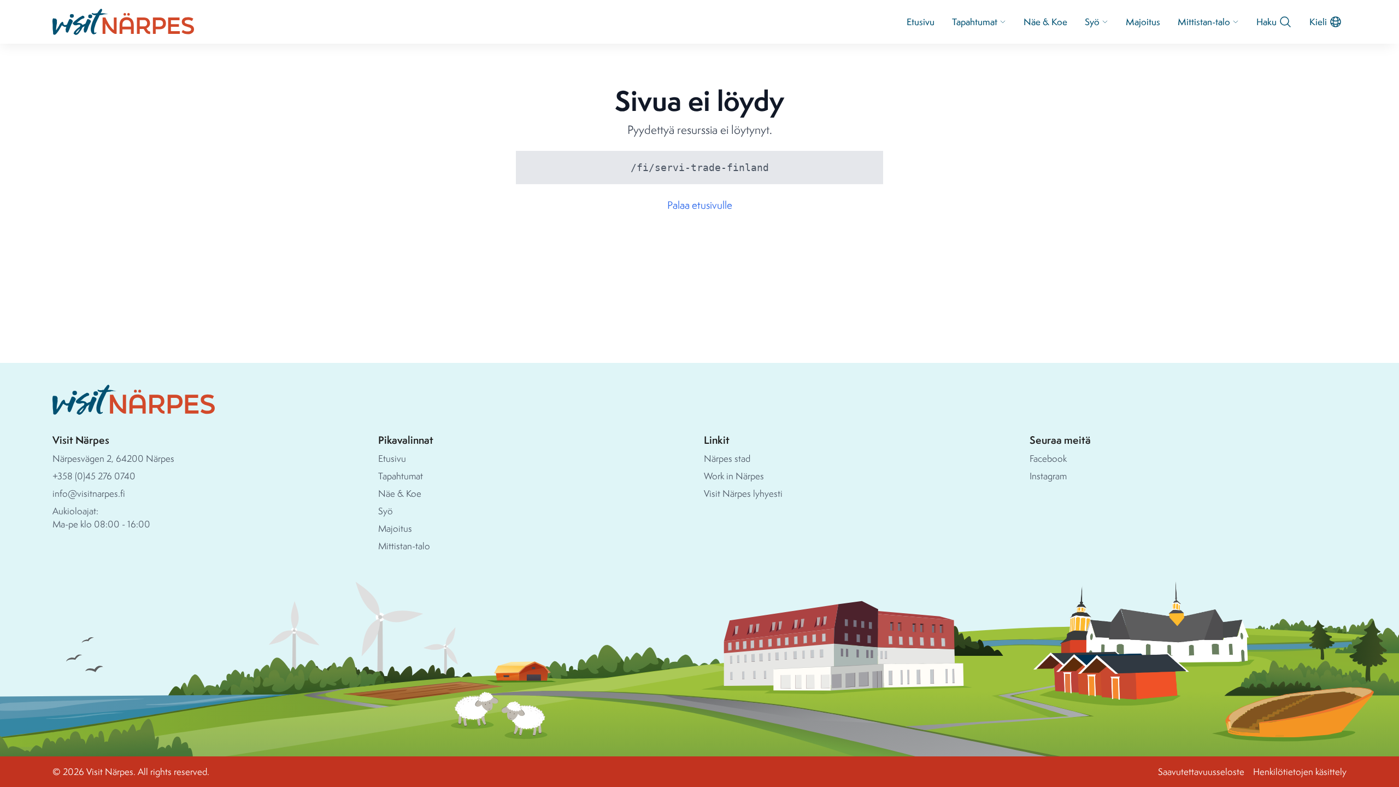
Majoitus (1143, 21)
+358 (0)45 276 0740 (94, 475)
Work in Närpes (734, 475)
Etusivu (920, 21)
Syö (1092, 21)
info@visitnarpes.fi (88, 493)
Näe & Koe (1045, 21)
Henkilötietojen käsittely (1300, 771)
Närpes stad (727, 458)
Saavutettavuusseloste (1201, 771)
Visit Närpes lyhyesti (743, 493)
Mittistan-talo (1204, 21)
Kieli (1318, 21)
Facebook (1048, 458)
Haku (1266, 21)
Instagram (1048, 475)
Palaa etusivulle (699, 205)
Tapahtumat (974, 21)
